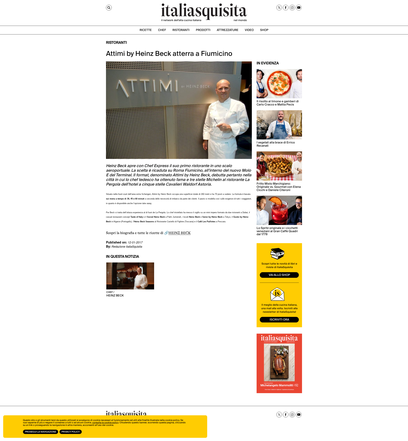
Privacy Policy (71, 432)
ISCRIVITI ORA (279, 319)
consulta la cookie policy (105, 423)
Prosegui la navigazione (40, 432)
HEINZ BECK (179, 233)
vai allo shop (279, 275)
